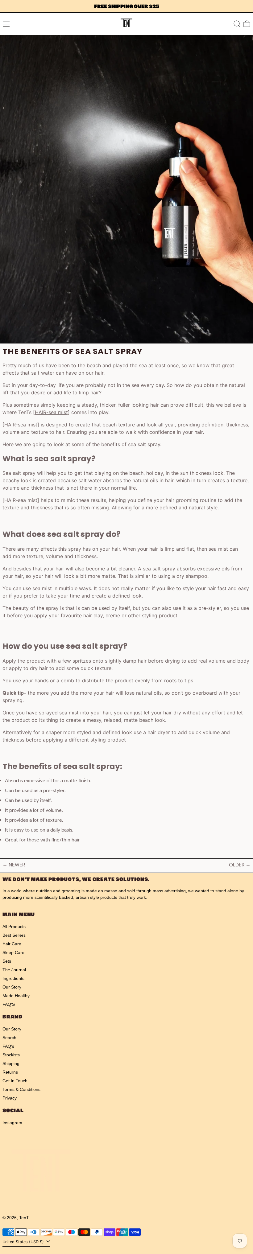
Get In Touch (14, 1080)
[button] (237, 24)
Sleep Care (13, 952)
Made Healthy (16, 995)
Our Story (11, 987)
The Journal (14, 969)
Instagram (12, 1122)
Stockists (11, 1054)
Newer (17, 865)
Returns (10, 1072)
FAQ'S (8, 1004)
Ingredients (13, 978)
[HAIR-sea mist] (51, 412)
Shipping (10, 1063)
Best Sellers (14, 935)
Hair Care (11, 943)
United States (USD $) (23, 1242)
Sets (6, 961)
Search (9, 1037)
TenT (24, 1217)
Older (236, 865)
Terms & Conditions (21, 1089)
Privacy (9, 1098)
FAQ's (8, 1046)
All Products (14, 926)
